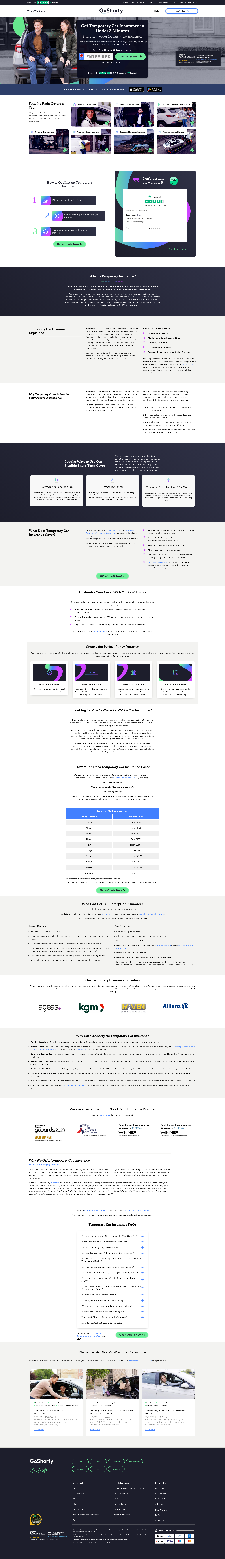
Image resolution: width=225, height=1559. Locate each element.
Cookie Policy (120, 1509)
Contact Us (78, 1509)
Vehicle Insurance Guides (68, 1406)
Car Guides (150, 1403)
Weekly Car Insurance (133, 684)
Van (98, 1461)
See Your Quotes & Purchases (86, 1515)
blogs (117, 1361)
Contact (173, 2)
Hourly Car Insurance (49, 684)
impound (82, 1049)
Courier (80, 1469)
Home (75, 1488)
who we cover (108, 914)
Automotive (160, 1493)
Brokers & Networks (163, 1499)
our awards (105, 1115)
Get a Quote (78, 1493)
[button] (112, 1236)
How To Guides (41, 1403)
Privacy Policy (120, 1504)
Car (80, 1461)
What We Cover (36, 11)
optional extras (101, 631)
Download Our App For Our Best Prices (152, 2)
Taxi (98, 1469)
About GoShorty (128, 2)
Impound (116, 1469)
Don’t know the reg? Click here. (112, 62)
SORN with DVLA (162, 945)
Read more (39, 1430)
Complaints (160, 1520)
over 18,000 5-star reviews (136, 1210)
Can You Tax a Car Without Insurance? (51, 1412)
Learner (116, 1461)
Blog (181, 2)
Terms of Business (122, 1515)
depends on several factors (125, 778)
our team (55, 1183)
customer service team (75, 1085)
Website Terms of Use (123, 1520)
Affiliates (159, 1504)
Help (157, 11)
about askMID (188, 364)
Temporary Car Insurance (59, 1403)
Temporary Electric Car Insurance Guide (166, 1412)
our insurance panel (102, 989)
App (75, 1520)
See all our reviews (178, 249)
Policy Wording (114, 530)
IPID (116, 1499)
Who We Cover (191, 2)
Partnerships (161, 1488)
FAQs (157, 1515)
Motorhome (134, 1461)
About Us (77, 1499)
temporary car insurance (140, 1361)
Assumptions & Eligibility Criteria (129, 1488)
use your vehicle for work (46, 1049)
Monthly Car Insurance (175, 684)
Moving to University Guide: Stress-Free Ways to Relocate (112, 1412)
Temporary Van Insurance (45, 1406)
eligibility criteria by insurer (152, 914)
